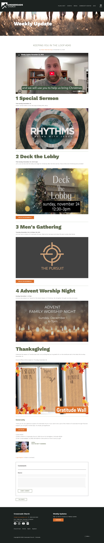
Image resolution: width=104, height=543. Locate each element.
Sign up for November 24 (24, 217)
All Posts (21, 499)
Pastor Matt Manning (46, 49)
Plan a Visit (61, 5)
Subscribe (58, 519)
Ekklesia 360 (87, 536)
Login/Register (19, 457)
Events (69, 5)
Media (75, 5)
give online (21, 429)
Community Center (85, 5)
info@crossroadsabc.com (21, 517)
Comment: (22, 466)
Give (94, 5)
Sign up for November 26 (24, 281)
